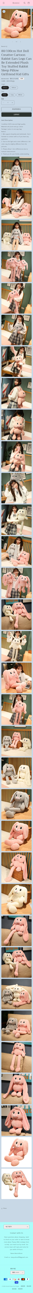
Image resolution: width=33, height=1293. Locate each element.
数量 (2, 99)
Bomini (7, 1286)
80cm (5, 87)
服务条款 (14, 1289)
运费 (13, 81)
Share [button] (5, 1208)
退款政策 (23, 1286)
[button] (4, 3)
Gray (12, 95)
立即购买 (16, 114)
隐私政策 (29, 1286)
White (20, 95)
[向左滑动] (12, 42)
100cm (14, 87)
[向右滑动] (21, 42)
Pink (4, 95)
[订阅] (27, 1227)
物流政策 (20, 1289)
